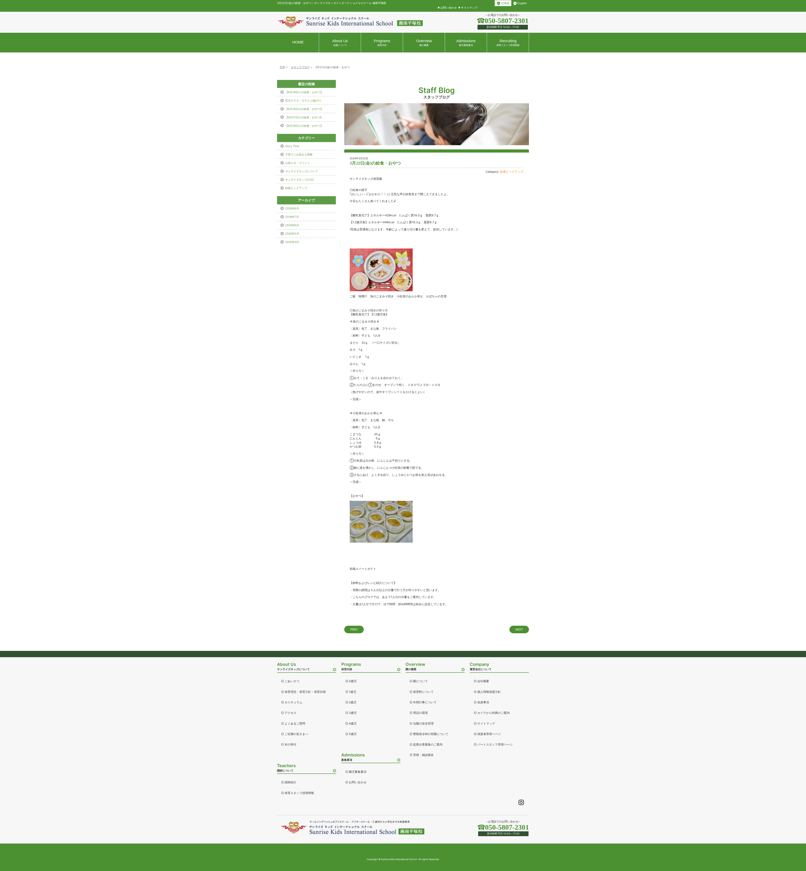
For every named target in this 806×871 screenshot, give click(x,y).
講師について (286, 767)
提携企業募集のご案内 (427, 744)
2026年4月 (292, 242)
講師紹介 (290, 782)
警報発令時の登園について (430, 734)
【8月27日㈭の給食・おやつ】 (304, 117)
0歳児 (353, 681)
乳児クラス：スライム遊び (301, 100)
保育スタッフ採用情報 (299, 793)
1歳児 (352, 691)
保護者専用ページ (489, 734)
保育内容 (351, 666)
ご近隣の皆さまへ (296, 734)
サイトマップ (469, 7)
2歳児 (352, 702)
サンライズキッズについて (301, 171)
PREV (354, 629)
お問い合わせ (448, 7)
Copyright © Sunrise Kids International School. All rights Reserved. (403, 859)
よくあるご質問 (295, 723)
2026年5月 (292, 233)
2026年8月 (292, 208)
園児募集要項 (357, 771)
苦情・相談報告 (423, 755)
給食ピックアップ (511, 171)
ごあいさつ (292, 681)
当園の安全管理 (423, 723)
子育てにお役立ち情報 (299, 154)
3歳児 (353, 712)
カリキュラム (293, 702)
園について (420, 681)
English (520, 3)
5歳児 (353, 734)
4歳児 (353, 723)
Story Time (292, 146)
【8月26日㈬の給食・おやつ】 (304, 125)
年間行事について (425, 702)
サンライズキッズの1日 (299, 179)
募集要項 (353, 756)
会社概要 (483, 681)
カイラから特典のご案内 (493, 712)
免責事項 (483, 702)
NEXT (519, 629)
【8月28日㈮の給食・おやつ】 (304, 109)
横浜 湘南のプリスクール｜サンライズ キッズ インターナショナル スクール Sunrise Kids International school (350, 22)
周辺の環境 (420, 712)
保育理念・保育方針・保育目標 (305, 691)
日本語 (503, 3)
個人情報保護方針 (489, 691)
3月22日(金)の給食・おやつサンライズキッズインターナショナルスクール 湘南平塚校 (331, 3)
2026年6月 (292, 225)
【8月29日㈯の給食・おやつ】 (304, 92)
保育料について (423, 691)
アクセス (290, 712)
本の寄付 (290, 744)
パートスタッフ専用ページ (495, 744)
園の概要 (415, 666)
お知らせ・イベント (297, 163)
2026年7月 (292, 216)
